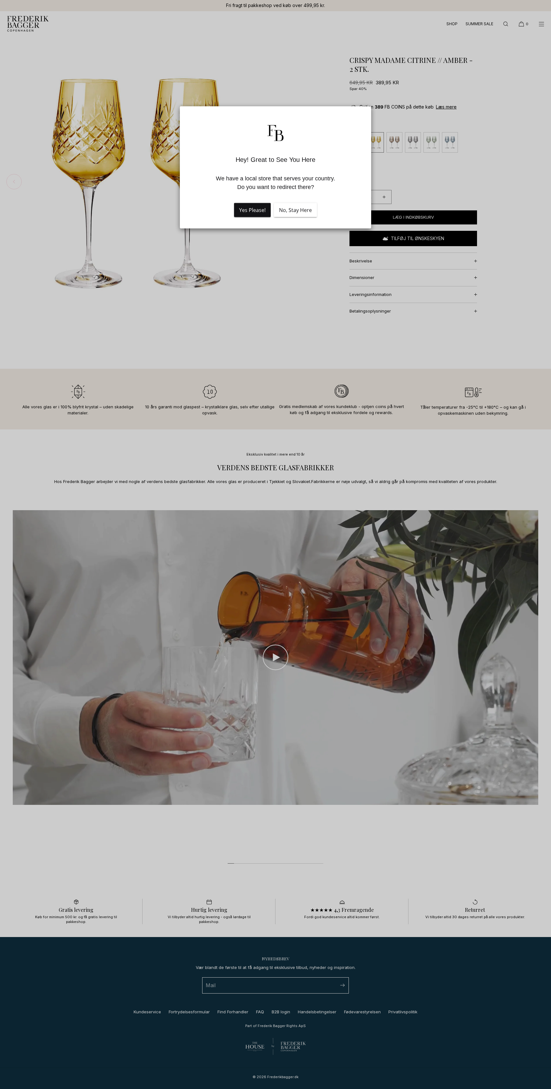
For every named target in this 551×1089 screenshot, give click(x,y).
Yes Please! (252, 210)
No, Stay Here (295, 210)
